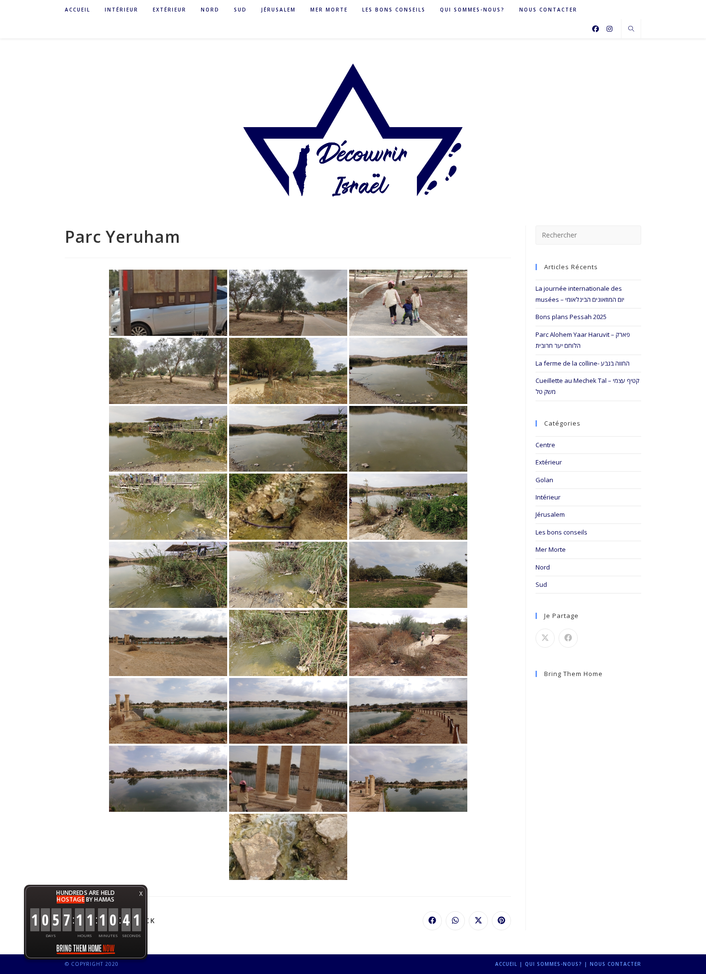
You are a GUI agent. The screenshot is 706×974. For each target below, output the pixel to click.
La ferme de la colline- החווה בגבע (583, 363)
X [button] (141, 894)
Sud (541, 584)
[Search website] (631, 29)
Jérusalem (550, 514)
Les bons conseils (561, 532)
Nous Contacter (615, 964)
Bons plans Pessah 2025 (571, 316)
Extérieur (549, 462)
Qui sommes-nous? (553, 964)
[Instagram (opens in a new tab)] (609, 28)
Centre (545, 444)
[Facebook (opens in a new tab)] (595, 28)
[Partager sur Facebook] (568, 638)
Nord (543, 567)
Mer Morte (551, 549)
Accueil (506, 964)
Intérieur (548, 497)
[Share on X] (545, 638)
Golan (544, 479)
